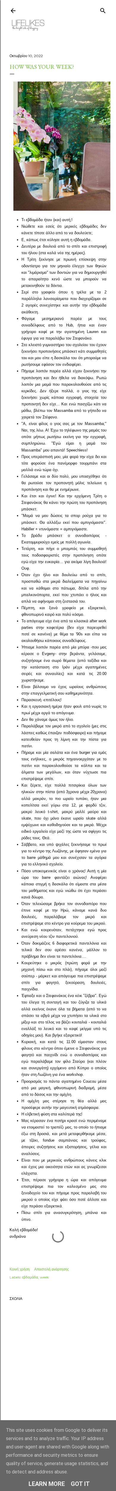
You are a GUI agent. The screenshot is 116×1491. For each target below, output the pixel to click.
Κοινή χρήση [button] (20, 1269)
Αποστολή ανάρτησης (51, 1269)
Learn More (47, 1483)
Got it (80, 1483)
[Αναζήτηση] (102, 9)
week (44, 1277)
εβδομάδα (30, 1277)
